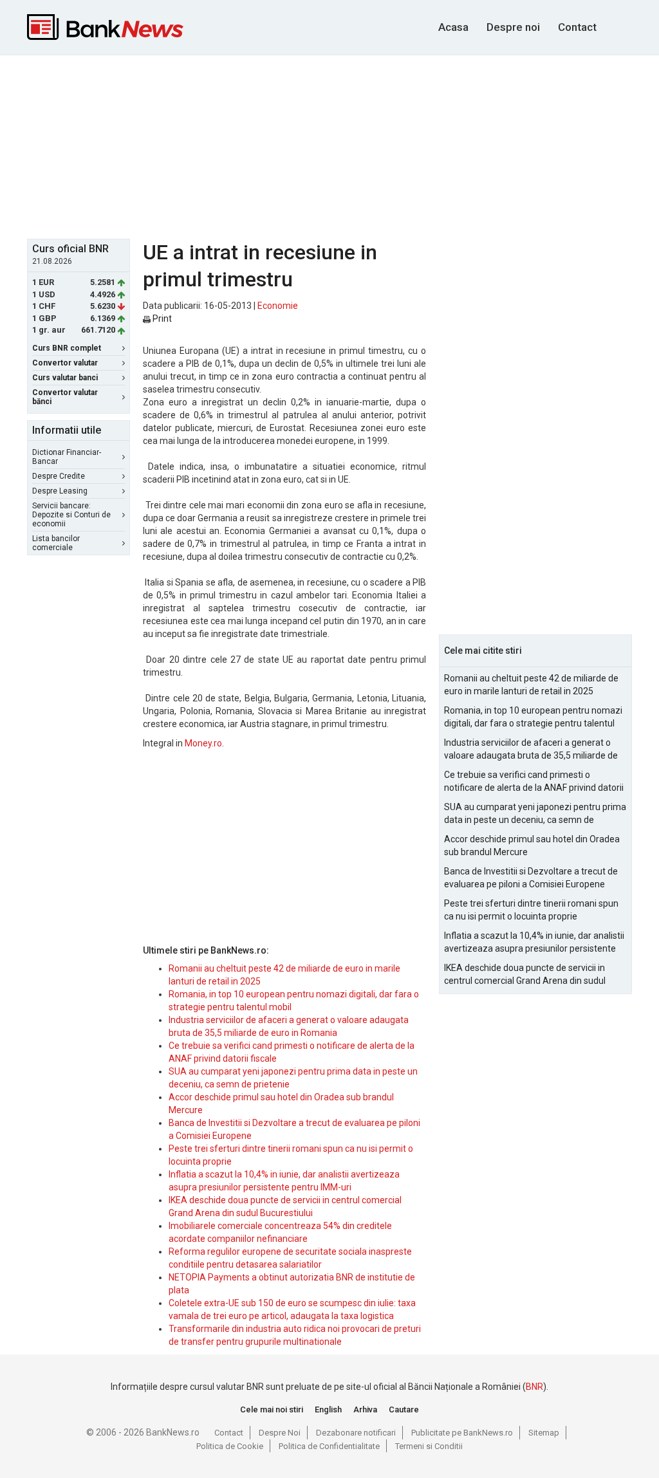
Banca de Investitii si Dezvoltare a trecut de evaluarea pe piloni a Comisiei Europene (531, 877)
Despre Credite (58, 476)
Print (161, 318)
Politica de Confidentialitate (329, 1446)
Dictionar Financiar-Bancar (66, 457)
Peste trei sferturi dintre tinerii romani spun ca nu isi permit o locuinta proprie (531, 909)
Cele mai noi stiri (271, 1409)
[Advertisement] (339, 145)
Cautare (404, 1409)
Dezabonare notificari (356, 1432)
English (328, 1409)
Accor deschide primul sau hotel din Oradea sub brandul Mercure (532, 845)
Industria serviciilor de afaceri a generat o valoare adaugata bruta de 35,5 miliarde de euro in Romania (531, 749)
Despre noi (513, 27)
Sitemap (543, 1432)
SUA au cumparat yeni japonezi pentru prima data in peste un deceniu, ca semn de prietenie (535, 814)
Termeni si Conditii (429, 1446)
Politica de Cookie (229, 1446)
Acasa (453, 27)
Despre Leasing (60, 490)
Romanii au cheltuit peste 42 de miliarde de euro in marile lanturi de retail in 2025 (531, 684)
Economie (277, 305)
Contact (577, 27)
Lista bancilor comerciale (56, 543)
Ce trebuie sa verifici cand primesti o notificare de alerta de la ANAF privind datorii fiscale (534, 782)
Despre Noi (280, 1432)
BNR (534, 1386)
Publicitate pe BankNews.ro (462, 1432)
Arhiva (365, 1409)
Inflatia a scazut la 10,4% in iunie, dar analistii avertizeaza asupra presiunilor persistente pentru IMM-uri (534, 942)
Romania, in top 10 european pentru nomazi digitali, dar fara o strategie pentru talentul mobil (533, 717)
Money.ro (203, 743)
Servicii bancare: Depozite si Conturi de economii (71, 514)
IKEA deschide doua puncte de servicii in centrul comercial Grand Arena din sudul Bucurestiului (525, 975)
